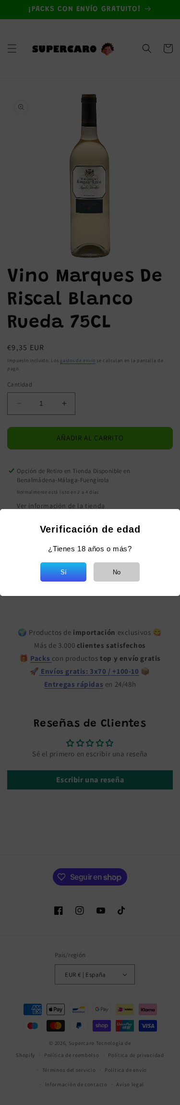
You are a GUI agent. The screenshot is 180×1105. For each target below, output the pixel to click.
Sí (63, 572)
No (116, 572)
